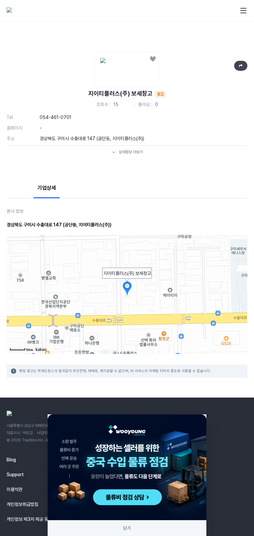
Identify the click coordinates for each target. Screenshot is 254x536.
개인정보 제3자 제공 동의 (29, 519)
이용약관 (14, 489)
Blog (11, 459)
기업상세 (46, 188)
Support (15, 474)
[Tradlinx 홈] (28, 10)
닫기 (127, 528)
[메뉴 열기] (243, 10)
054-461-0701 (55, 117)
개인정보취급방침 (22, 504)
